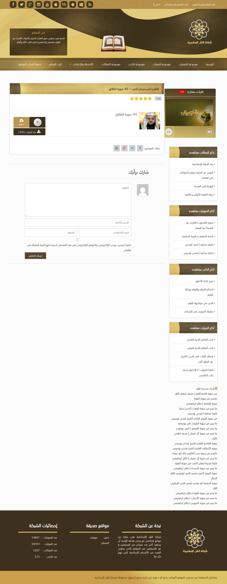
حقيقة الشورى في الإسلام (199, 311)
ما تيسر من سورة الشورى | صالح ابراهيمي (195, 503)
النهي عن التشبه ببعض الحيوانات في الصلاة (196, 175)
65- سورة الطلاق (126, 114)
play (37, 122)
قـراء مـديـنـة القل (205, 388)
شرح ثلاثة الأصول (204, 281)
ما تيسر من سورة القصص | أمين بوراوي (196, 428)
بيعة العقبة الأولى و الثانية (199, 194)
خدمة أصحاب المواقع (29, 64)
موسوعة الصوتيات (188, 64)
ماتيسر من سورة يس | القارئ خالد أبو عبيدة (194, 453)
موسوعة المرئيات (162, 64)
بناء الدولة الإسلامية (202, 164)
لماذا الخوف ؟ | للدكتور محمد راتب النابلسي (197, 372)
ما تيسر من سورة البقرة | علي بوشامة (197, 423)
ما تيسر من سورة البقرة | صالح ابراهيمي (196, 493)
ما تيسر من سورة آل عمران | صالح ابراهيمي (194, 458)
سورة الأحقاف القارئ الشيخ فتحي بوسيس (195, 448)
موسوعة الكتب (136, 64)
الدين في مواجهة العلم (200, 303)
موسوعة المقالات (110, 64)
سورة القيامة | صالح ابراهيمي (201, 403)
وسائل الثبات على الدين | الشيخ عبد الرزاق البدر (197, 359)
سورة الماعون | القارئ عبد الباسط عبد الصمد (199, 225)
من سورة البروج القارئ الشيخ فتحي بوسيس (194, 418)
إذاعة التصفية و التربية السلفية (197, 236)
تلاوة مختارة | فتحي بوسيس (198, 253)
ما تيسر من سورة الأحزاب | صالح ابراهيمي (195, 498)
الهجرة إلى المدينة (203, 186)
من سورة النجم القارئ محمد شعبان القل (196, 393)
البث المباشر (55, 64)
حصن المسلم (105, 540)
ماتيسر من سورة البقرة (205, 398)
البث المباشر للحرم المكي (200, 339)
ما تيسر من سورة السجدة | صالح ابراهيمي (195, 468)
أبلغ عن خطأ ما (206, 76)
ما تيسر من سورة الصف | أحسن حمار (198, 408)
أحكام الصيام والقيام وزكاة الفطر (199, 292)
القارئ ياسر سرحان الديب (145, 88)
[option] (38, 37)
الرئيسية (210, 64)
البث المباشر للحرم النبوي (200, 347)
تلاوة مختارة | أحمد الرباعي (199, 244)
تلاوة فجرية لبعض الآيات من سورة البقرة (196, 463)
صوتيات (93, 537)
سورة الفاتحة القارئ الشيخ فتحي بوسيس (195, 443)
